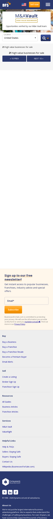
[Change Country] (24, 4)
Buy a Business (9, 342)
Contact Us (7, 461)
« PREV (14, 58)
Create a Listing (9, 376)
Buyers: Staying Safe (11, 456)
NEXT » (38, 58)
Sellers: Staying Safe (11, 451)
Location (7, 34)
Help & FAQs (8, 446)
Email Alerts (7, 361)
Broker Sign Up (9, 381)
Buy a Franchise (9, 347)
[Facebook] (16, 492)
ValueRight (7, 431)
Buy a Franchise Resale (12, 351)
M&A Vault (7, 426)
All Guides (6, 401)
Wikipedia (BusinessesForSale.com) (18, 466)
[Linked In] (10, 492)
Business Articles (10, 406)
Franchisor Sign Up (10, 386)
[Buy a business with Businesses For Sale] (7, 5)
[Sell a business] (34, 4)
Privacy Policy (19, 324)
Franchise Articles (10, 411)
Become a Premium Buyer (14, 356)
